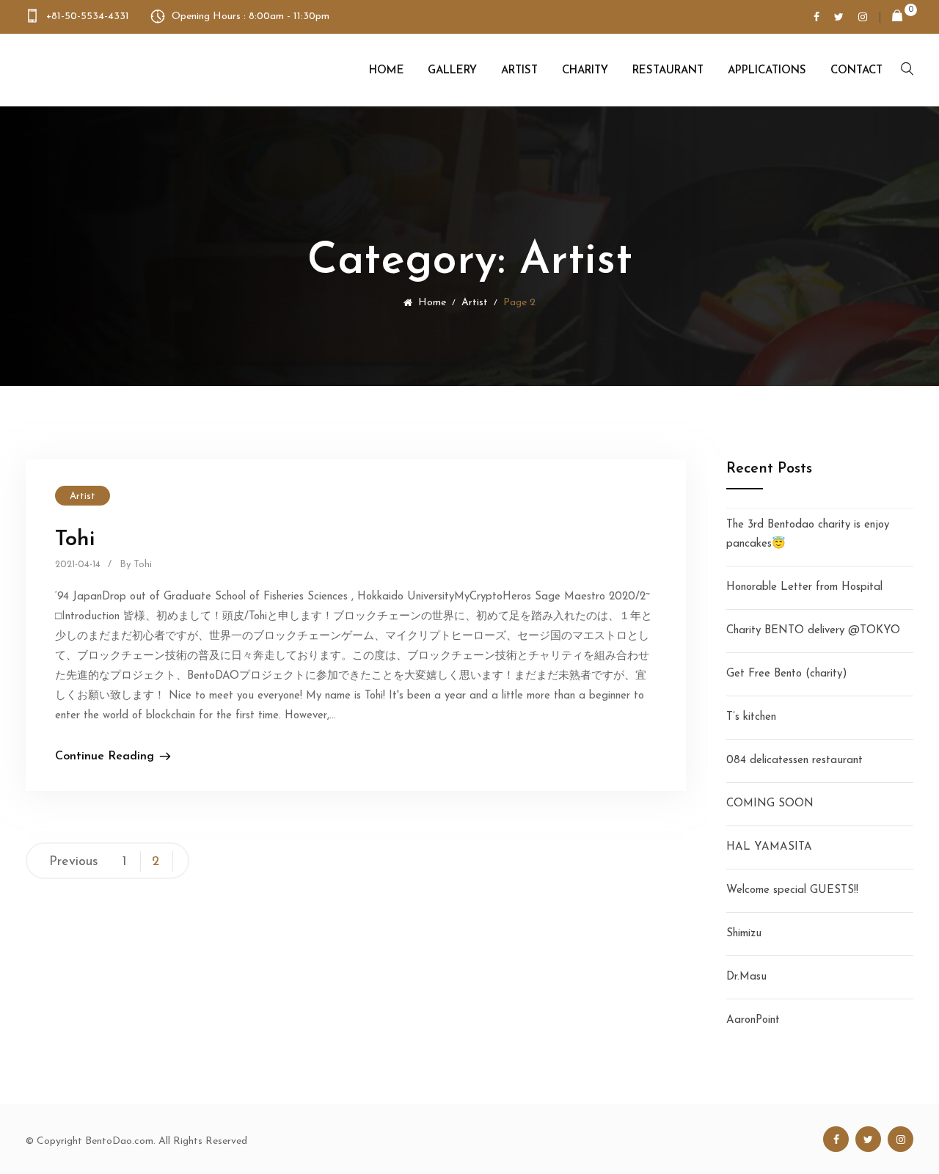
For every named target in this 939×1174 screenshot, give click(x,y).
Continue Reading (104, 756)
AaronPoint (753, 1020)
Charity (585, 70)
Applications (767, 70)
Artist (519, 70)
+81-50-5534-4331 (87, 16)
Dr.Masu (746, 976)
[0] (891, 17)
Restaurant (668, 70)
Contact (856, 70)
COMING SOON (770, 803)
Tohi (75, 539)
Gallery (452, 70)
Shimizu (743, 933)
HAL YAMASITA (769, 847)
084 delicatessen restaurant (794, 760)
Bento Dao (100, 69)
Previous (73, 862)
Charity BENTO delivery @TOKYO (813, 630)
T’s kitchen (751, 717)
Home (386, 70)
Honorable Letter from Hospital (804, 587)
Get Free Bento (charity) (786, 673)
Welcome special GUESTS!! (792, 890)
